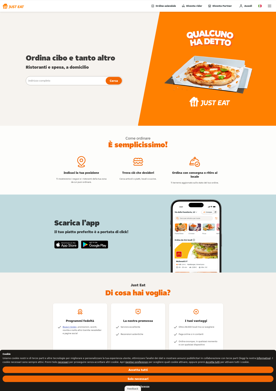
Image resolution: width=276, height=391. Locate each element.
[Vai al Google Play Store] (94, 245)
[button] (13, 6)
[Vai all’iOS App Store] (66, 245)
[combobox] (65, 81)
